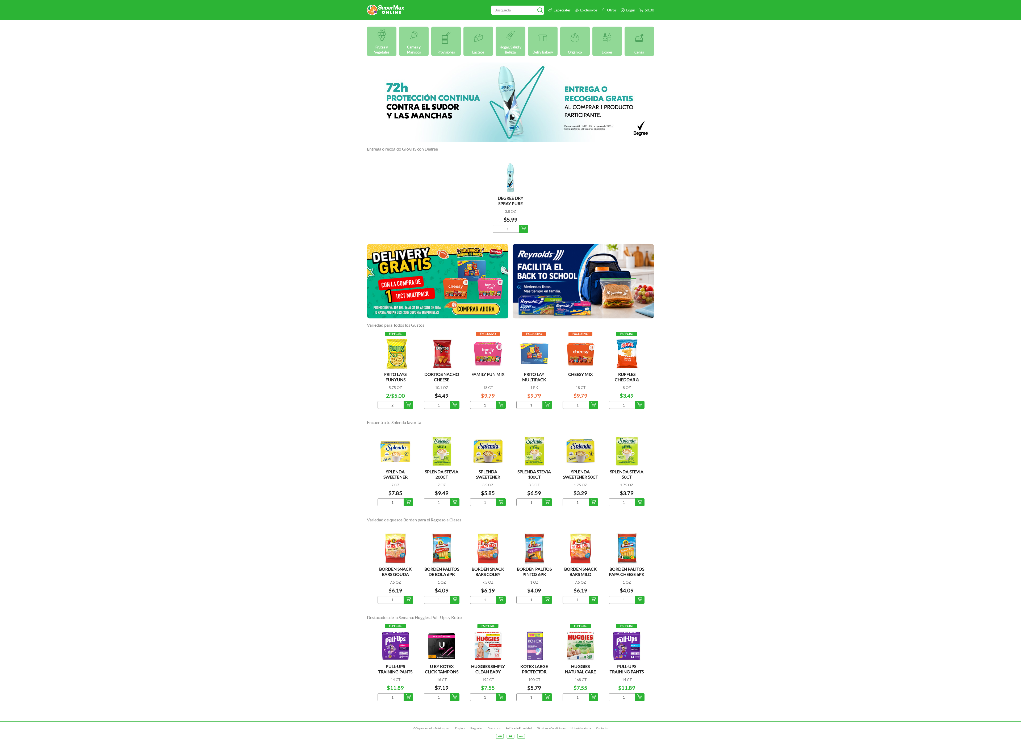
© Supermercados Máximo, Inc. (431, 728)
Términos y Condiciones (551, 728)
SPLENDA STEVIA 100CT (534, 474)
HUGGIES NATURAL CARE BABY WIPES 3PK (580, 671)
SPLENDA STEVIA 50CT (626, 474)
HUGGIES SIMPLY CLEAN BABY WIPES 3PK (488, 671)
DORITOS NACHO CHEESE (441, 377)
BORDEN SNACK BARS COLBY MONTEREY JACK (488, 574)
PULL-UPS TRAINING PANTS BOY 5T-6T (627, 671)
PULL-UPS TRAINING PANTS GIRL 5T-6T (395, 671)
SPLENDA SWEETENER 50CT (580, 474)
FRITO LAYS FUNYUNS (395, 377)
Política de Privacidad (519, 728)
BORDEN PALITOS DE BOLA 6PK (441, 571)
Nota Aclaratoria (581, 728)
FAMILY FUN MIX (487, 374)
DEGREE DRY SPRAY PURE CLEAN (510, 203)
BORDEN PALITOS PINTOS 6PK (534, 571)
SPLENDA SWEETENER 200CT (395, 477)
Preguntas (476, 728)
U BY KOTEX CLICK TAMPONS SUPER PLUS (441, 671)
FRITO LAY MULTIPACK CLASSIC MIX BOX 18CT (534, 382)
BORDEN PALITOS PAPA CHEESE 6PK (627, 571)
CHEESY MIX (580, 374)
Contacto (602, 728)
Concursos (494, 728)
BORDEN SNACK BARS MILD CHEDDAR (580, 574)
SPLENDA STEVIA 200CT (441, 474)
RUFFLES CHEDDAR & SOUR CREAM (626, 379)
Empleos (460, 728)
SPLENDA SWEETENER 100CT (488, 477)
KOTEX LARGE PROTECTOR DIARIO (534, 671)
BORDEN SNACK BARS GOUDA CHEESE (395, 574)
